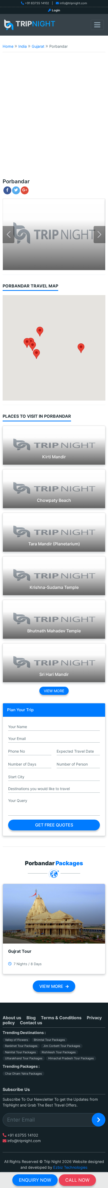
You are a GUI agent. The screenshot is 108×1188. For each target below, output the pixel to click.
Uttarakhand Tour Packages (23, 1058)
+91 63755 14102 (37, 3)
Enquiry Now (35, 1180)
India (22, 46)
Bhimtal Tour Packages (49, 1040)
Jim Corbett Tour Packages (61, 1046)
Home (8, 46)
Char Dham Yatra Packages (23, 1073)
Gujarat (38, 46)
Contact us (31, 1022)
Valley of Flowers (16, 1040)
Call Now (77, 1180)
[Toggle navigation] (97, 25)
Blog (31, 1017)
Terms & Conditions (61, 1017)
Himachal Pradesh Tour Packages (71, 1058)
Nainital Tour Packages (20, 1052)
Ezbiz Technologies (70, 1167)
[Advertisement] (54, 117)
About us (12, 1017)
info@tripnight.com (73, 3)
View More (54, 691)
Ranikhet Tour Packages (21, 1046)
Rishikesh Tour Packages (59, 1052)
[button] (36, 354)
